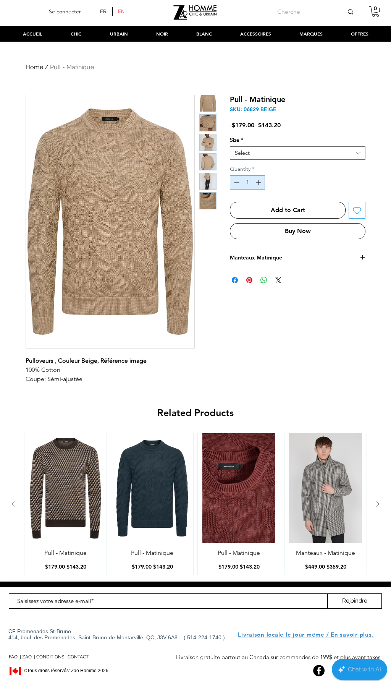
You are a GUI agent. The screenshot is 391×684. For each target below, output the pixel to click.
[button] (375, 11)
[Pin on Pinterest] (249, 280)
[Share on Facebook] (234, 280)
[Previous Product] (13, 504)
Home (34, 67)
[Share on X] (278, 280)
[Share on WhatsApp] (263, 280)
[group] (195, 504)
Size (236, 140)
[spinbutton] (247, 182)
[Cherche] (350, 11)
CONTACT (78, 657)
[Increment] (259, 182)
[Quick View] (65, 488)
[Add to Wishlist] (357, 210)
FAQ (13, 657)
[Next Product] (378, 504)
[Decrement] (236, 182)
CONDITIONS (50, 657)
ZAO (27, 657)
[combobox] (297, 153)
